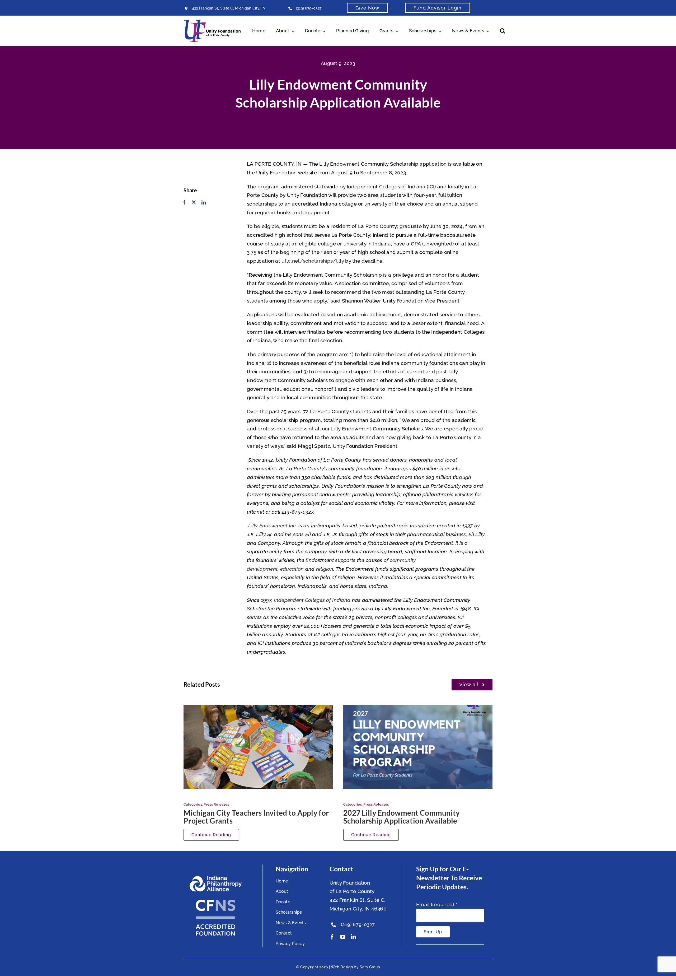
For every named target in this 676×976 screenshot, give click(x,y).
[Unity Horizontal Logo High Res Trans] (212, 22)
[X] (194, 202)
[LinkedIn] (203, 202)
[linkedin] (353, 937)
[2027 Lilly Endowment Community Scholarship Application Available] (417, 747)
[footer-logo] (215, 878)
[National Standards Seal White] (215, 902)
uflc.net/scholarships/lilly (312, 261)
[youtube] (342, 937)
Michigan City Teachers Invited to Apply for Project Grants (256, 816)
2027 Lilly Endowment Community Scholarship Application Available (401, 816)
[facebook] (332, 937)
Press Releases (216, 804)
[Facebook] (184, 202)
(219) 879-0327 (309, 8)
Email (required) (436, 904)
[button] (502, 31)
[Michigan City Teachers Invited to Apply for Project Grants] (258, 747)
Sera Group (370, 967)
